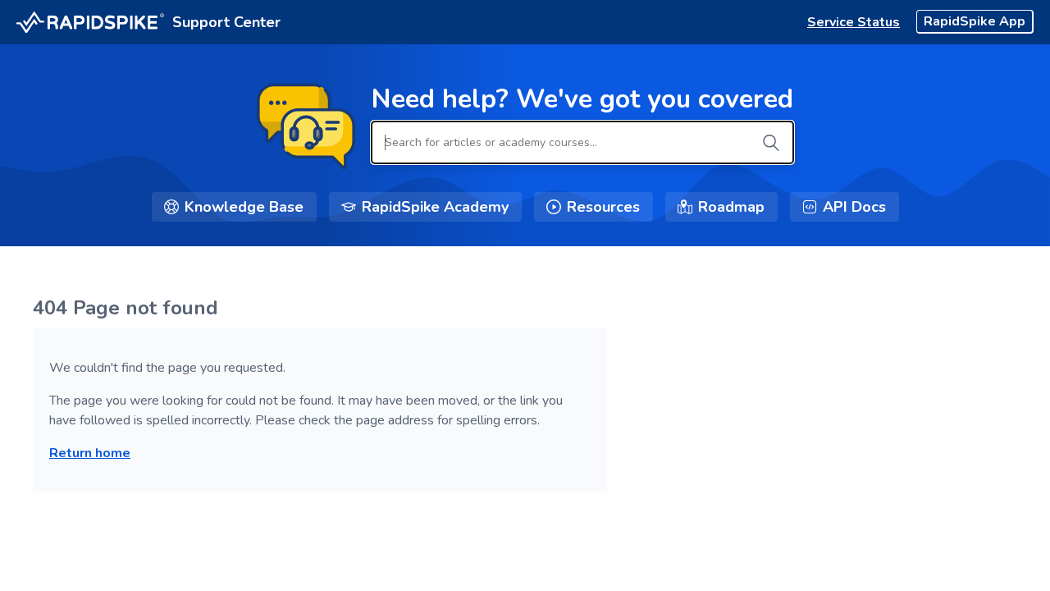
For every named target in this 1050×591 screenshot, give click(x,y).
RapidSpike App (974, 21)
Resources (603, 207)
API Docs (854, 207)
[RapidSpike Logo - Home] (90, 22)
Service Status (853, 22)
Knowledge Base (244, 207)
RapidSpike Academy (435, 207)
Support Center (226, 22)
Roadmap (731, 207)
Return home (89, 453)
